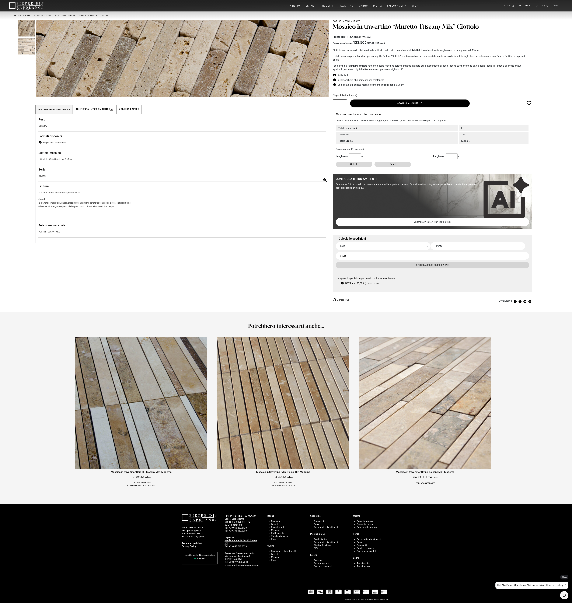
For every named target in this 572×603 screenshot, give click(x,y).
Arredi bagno (363, 566)
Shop (28, 15)
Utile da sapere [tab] (129, 109)
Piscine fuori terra (323, 545)
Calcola (354, 164)
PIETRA (377, 6)
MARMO (363, 6)
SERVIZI (310, 6)
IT (555, 5)
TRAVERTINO (345, 6)
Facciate (318, 560)
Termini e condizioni (192, 543)
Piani (273, 539)
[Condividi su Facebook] (515, 301)
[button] (325, 60)
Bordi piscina (320, 539)
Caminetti (319, 521)
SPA (316, 548)
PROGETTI (327, 6)
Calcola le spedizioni (352, 238)
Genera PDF (342, 299)
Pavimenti (276, 521)
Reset (393, 164)
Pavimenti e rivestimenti (283, 551)
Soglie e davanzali (323, 566)
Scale (317, 524)
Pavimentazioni (321, 563)
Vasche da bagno (280, 536)
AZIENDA (295, 6)
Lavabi (274, 524)
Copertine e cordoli (366, 551)
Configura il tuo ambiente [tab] (93, 109)
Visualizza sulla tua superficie (432, 222)
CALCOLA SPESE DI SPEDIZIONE (432, 265)
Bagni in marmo (365, 521)
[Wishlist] (536, 6)
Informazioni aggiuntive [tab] (54, 109)
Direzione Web (383, 599)
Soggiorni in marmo (367, 527)
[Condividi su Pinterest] (530, 301)
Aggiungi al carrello (409, 103)
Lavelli (274, 554)
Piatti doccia (277, 533)
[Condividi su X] (520, 301)
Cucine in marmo (365, 524)
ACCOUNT (524, 5)
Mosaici (275, 530)
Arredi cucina (363, 563)
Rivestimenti (277, 527)
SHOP (415, 6)
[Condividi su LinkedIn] (525, 301)
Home (17, 15)
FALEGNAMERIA (396, 6)
